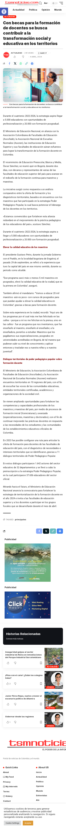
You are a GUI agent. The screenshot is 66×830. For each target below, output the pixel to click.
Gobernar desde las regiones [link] (19, 716)
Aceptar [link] (28, 823)
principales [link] (20, 519)
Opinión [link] (50, 687)
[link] (4, 12)
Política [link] (50, 708)
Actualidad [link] (9, 16)
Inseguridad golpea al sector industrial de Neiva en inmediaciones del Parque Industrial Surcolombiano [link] (23, 655)
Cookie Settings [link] (12, 823)
